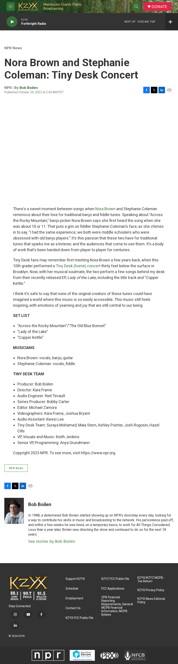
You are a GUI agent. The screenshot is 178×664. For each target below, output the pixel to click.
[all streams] (171, 21)
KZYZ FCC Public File (115, 578)
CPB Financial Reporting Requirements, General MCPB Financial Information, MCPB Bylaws (117, 606)
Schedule (72, 588)
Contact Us (73, 608)
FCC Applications (112, 588)
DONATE (159, 6)
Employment (74, 598)
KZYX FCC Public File (79, 618)
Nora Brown (105, 209)
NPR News (13, 48)
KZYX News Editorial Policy (151, 600)
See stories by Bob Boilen (51, 541)
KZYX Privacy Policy (150, 590)
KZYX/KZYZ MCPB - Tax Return (151, 579)
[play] (11, 21)
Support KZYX (75, 578)
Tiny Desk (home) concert (78, 266)
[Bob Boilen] (14, 511)
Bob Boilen (29, 87)
